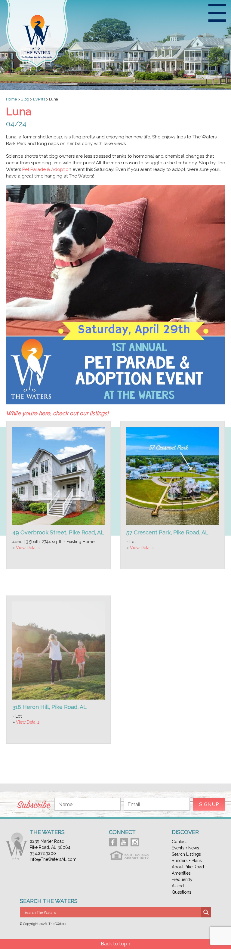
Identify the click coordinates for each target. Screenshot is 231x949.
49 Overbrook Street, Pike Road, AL (58, 532)
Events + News (185, 847)
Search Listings (186, 854)
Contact (179, 841)
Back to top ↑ (116, 944)
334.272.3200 (43, 853)
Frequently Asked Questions (182, 886)
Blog (25, 99)
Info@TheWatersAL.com (53, 859)
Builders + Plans (187, 860)
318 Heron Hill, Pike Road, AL (49, 707)
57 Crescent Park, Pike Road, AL (167, 532)
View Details (28, 547)
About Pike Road (188, 866)
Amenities (181, 873)
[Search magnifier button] (206, 912)
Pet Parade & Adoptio (45, 169)
